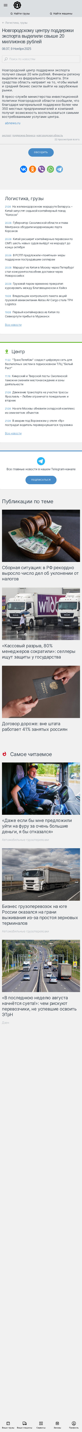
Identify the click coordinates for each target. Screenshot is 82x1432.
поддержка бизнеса (23, 135)
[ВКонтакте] (23, 169)
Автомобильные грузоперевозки (25, 840)
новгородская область (49, 135)
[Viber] (41, 169)
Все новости (13, 324)
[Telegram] (59, 169)
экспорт (6, 135)
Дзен (5, 1023)
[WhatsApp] (50, 169)
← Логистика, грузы (14, 22)
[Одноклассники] (32, 169)
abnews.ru (12, 123)
